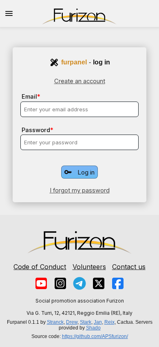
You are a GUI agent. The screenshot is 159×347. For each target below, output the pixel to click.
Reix (109, 322)
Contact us (129, 267)
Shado (93, 328)
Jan (98, 322)
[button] (9, 13)
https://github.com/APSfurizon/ (95, 336)
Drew (71, 322)
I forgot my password (80, 190)
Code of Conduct (39, 267)
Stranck (55, 322)
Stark (85, 322)
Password (36, 130)
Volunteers (89, 267)
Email (29, 96)
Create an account (79, 81)
